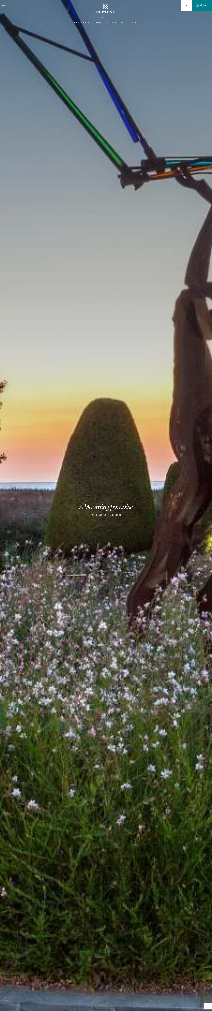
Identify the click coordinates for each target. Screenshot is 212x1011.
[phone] (169, 5)
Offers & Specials (116, 22)
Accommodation (82, 22)
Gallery (99, 22)
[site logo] (106, 11)
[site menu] (5, 5)
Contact (134, 22)
